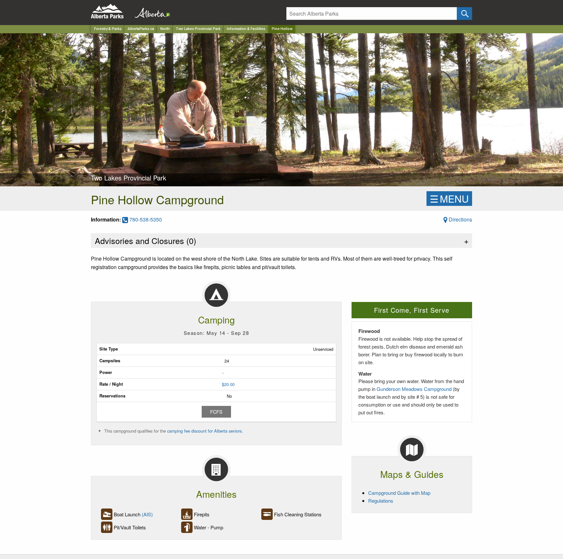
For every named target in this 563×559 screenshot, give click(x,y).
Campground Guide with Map (399, 492)
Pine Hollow (282, 29)
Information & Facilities (246, 29)
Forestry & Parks (108, 29)
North (165, 29)
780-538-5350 (145, 219)
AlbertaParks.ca (141, 29)
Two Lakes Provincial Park (198, 29)
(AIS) (147, 514)
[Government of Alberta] (150, 11)
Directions (459, 219)
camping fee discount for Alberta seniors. (205, 431)
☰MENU (449, 199)
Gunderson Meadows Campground (414, 388)
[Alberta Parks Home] (111, 11)
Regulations (380, 500)
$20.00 (228, 384)
